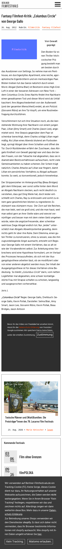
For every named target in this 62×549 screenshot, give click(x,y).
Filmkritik (34, 27)
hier (39, 534)
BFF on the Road (14, 384)
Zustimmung (44, 335)
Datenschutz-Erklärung (29, 327)
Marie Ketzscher (35, 430)
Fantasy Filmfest (51, 27)
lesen (50, 430)
